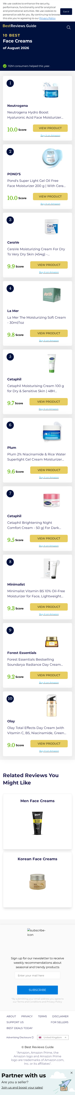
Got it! (66, 11)
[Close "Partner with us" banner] (71, 1072)
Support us (15, 1022)
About (11, 1016)
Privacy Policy (47, 18)
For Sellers (59, 1022)
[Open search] (69, 27)
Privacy (27, 1016)
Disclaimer (60, 1016)
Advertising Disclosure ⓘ (20, 1037)
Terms (42, 1016)
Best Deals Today (20, 1028)
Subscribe (37, 990)
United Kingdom (53, 1037)
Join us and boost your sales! (22, 1087)
